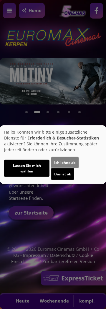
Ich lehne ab (65, 162)
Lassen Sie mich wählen (27, 168)
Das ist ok (62, 173)
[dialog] (53, 154)
